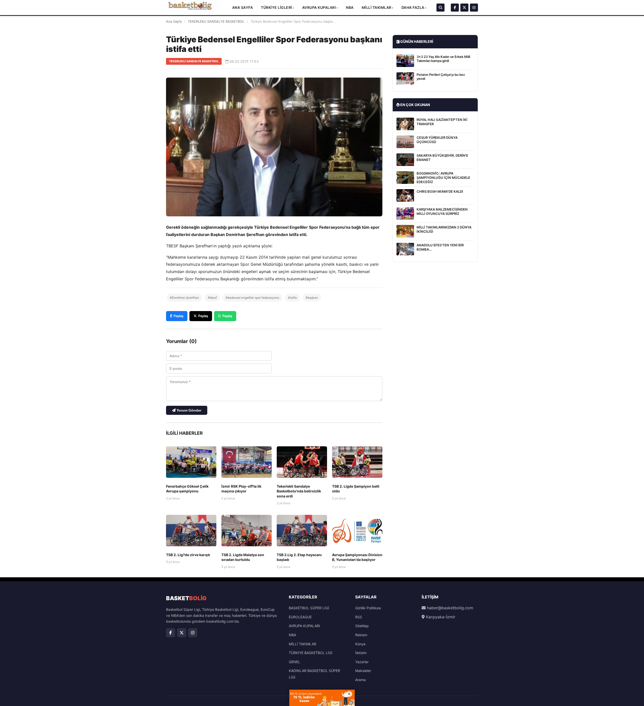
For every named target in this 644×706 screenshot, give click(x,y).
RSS (358, 617)
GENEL (294, 662)
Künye (360, 644)
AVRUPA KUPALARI (319, 7)
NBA (350, 7)
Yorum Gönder (188, 410)
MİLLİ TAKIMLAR (376, 7)
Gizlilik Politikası (368, 608)
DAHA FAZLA (412, 7)
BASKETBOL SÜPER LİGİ (309, 608)
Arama (360, 680)
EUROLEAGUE (300, 617)
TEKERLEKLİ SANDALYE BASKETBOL (216, 21)
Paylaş (178, 316)
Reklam (361, 635)
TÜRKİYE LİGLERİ (276, 7)
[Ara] (440, 8)
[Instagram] (474, 8)
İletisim (361, 653)
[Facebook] (455, 8)
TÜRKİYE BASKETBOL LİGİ (310, 653)
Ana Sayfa (242, 7)
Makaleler (363, 670)
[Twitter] (464, 8)
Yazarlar (362, 662)
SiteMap (362, 626)
